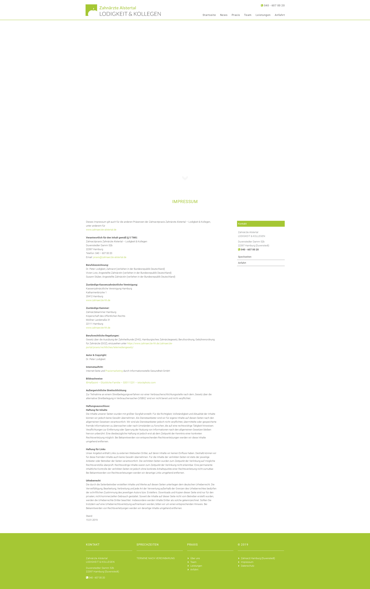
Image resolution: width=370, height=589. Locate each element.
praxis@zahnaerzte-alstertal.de (109, 257)
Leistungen (263, 14)
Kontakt (242, 223)
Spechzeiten (244, 256)
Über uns (195, 558)
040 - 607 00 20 (274, 5)
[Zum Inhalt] (185, 174)
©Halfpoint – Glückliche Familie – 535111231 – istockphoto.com (121, 382)
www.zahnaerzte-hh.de (98, 300)
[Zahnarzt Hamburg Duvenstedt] (121, 10)
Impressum (247, 562)
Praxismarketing (114, 370)
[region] (185, 92)
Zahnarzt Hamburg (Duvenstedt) (258, 558)
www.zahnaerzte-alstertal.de (101, 229)
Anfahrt (280, 14)
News (224, 14)
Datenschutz (247, 565)
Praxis (236, 14)
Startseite (209, 14)
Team (248, 14)
